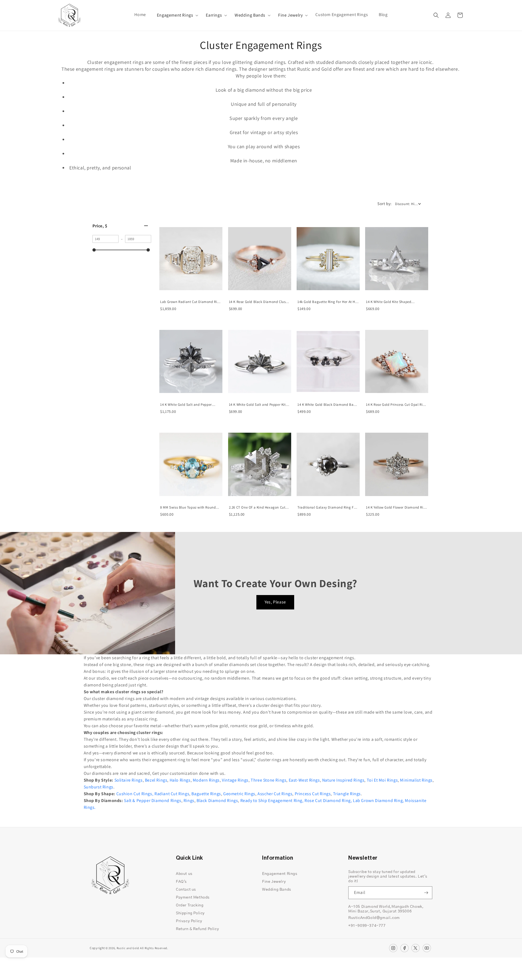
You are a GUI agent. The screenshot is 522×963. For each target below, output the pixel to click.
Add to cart (190, 293)
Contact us (186, 889)
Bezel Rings (156, 780)
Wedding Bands (250, 15)
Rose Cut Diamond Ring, (328, 800)
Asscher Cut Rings (274, 794)
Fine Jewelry (290, 15)
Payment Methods (193, 897)
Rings (189, 800)
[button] (176, 15)
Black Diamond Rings (217, 800)
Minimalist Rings (416, 780)
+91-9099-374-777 (367, 926)
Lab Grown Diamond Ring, (378, 800)
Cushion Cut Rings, (135, 794)
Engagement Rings (175, 15)
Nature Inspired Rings (343, 780)
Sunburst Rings (98, 787)
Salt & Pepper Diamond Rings (152, 800)
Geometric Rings (239, 794)
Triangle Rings (347, 794)
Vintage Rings (235, 780)
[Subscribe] (426, 892)
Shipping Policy (190, 913)
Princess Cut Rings (313, 794)
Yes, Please (275, 602)
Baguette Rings (206, 794)
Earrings (214, 15)
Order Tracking (189, 905)
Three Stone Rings (268, 780)
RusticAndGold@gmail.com (374, 918)
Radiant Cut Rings (171, 794)
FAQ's (181, 882)
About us (184, 874)
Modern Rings (206, 780)
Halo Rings (180, 780)
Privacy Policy (189, 921)
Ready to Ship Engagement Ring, (272, 800)
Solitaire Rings (128, 780)
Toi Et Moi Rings (382, 780)
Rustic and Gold (128, 948)
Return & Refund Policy (197, 929)
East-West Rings (304, 780)
